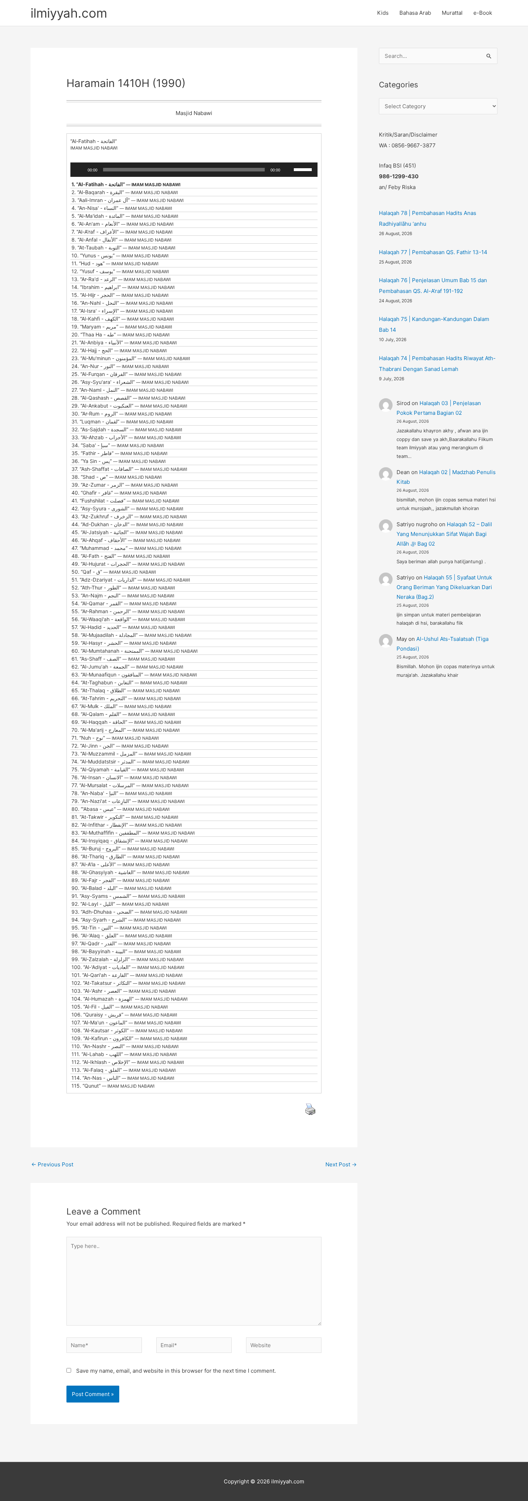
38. (116, 477)
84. (129, 840)
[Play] (79, 169)
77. (130, 785)
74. (130, 761)
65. (125, 690)
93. (129, 912)
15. (119, 295)
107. (126, 1022)
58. (131, 635)
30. (121, 413)
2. (124, 192)
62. (127, 667)
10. (119, 255)
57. (123, 627)
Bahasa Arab (415, 12)
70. (125, 730)
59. (123, 643)
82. (126, 825)
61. (123, 659)
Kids (383, 12)
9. (123, 247)
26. (130, 382)
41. (125, 500)
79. (128, 801)
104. (129, 999)
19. (121, 326)
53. (122, 595)
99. (127, 959)
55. (128, 611)
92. (120, 904)
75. (127, 769)
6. (122, 224)
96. (121, 935)
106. (124, 1014)
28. (128, 398)
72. (119, 746)
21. (124, 342)
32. (126, 429)
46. (125, 540)
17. (122, 311)
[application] (194, 169)
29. (129, 406)
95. (119, 927)
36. (118, 461)
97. (121, 943)
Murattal (452, 12)
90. (121, 888)
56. (128, 619)
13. (121, 279)
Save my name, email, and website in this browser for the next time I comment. (176, 1370)
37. (129, 469)
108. (126, 1030)
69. (126, 722)
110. (125, 1046)
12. (120, 271)
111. (124, 1054)
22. (119, 350)
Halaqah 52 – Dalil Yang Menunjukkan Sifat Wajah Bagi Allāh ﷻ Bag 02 (444, 534)
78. (121, 793)
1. (125, 184)
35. (119, 453)
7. (121, 232)
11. (114, 263)
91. (128, 896)
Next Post (341, 1164)
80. (120, 809)
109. (129, 1038)
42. (127, 508)
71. (115, 738)
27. (122, 390)
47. (126, 548)
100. (127, 967)
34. (117, 445)
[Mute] (288, 169)
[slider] (304, 168)
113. (123, 1070)
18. (122, 319)
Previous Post (52, 1164)
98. (126, 951)
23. (130, 358)
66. (126, 698)
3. (127, 200)
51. (130, 580)
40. (119, 493)
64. (129, 682)
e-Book (482, 12)
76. (124, 777)
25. (126, 374)
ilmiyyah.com (69, 12)
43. (129, 516)
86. (125, 856)
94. (126, 920)
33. (126, 437)
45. (126, 532)
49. (128, 564)
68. (123, 714)
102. (128, 983)
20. (120, 334)
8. (121, 240)
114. (122, 1078)
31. (122, 421)
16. (122, 303)
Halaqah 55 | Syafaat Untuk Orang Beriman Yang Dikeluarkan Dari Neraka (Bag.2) (444, 587)
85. (122, 848)
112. (127, 1062)
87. (120, 864)
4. (121, 208)
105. (119, 1007)
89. (120, 880)
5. (124, 216)
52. (123, 587)
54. (123, 603)
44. (127, 524)
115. (112, 1086)
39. (124, 485)
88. (130, 872)
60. (134, 651)
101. (126, 975)
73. (131, 753)
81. (124, 817)
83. (133, 833)
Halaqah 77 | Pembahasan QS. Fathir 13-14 (433, 252)
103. (123, 991)
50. (113, 572)
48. (120, 556)
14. (123, 287)
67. (121, 706)
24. (120, 366)
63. (134, 674)
